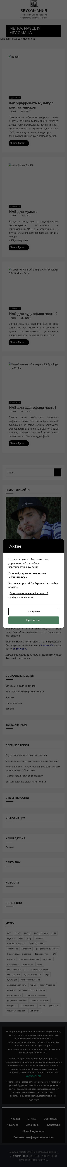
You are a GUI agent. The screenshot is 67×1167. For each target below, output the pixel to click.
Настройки (33, 611)
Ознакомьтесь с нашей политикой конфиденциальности (28, 595)
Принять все (33, 620)
